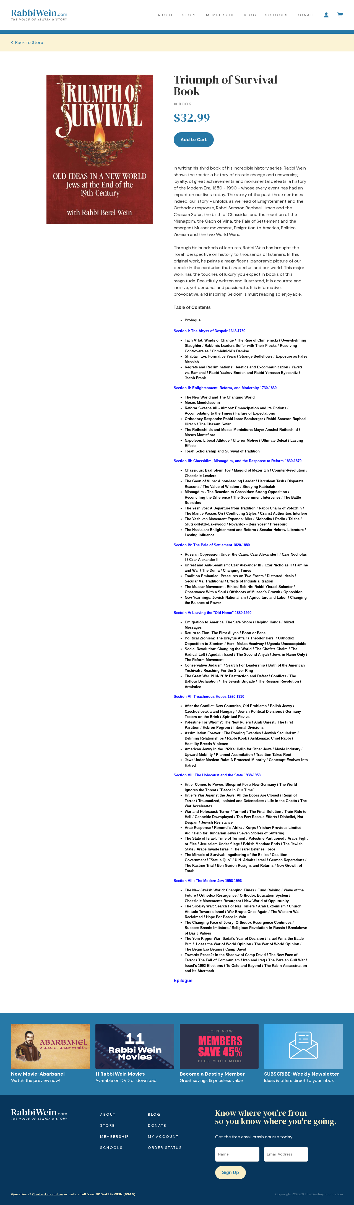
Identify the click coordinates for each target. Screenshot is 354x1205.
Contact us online (47, 1194)
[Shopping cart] (340, 14)
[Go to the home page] (39, 14)
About (165, 15)
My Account (163, 1136)
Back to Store (29, 42)
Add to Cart (194, 139)
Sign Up (230, 1172)
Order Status (165, 1147)
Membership (220, 15)
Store (189, 15)
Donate (306, 15)
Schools (276, 15)
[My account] (326, 14)
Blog (250, 15)
